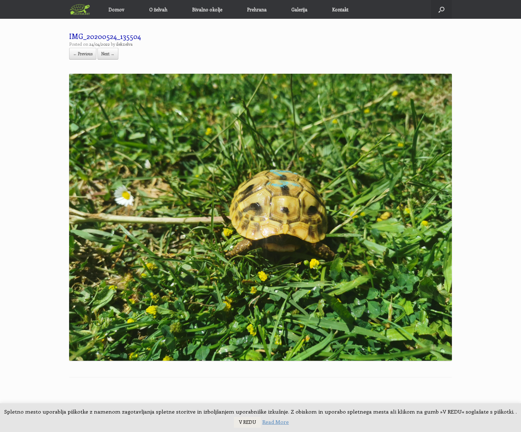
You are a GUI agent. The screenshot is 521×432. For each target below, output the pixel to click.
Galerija (299, 9)
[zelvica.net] (80, 9)
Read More (275, 421)
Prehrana (257, 9)
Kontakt (340, 9)
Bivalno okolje (207, 9)
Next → (107, 53)
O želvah (158, 9)
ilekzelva (124, 44)
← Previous (83, 53)
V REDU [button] (247, 422)
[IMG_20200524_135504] (260, 359)
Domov (116, 9)
